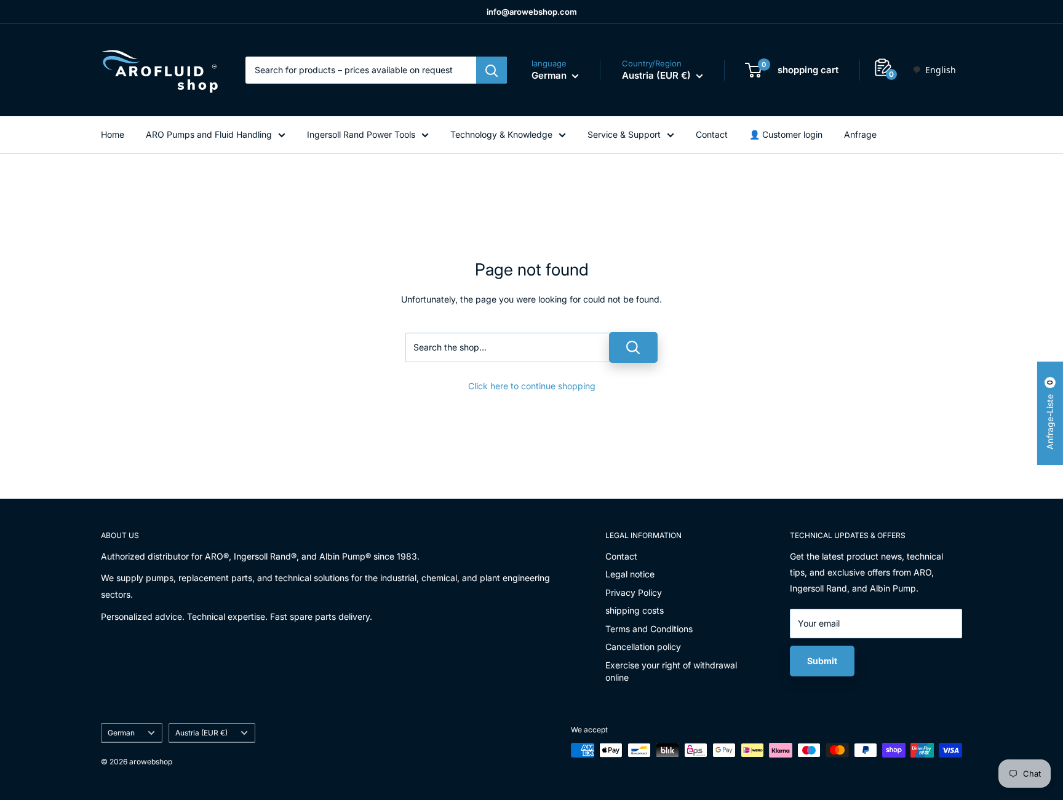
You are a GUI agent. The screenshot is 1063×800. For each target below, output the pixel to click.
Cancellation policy (643, 646)
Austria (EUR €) (201, 732)
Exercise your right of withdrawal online (671, 671)
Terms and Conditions (649, 629)
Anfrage (860, 134)
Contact (712, 134)
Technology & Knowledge (501, 134)
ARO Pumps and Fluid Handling (209, 134)
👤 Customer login (785, 134)
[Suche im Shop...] (633, 347)
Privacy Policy (633, 592)
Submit (822, 660)
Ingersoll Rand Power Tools (361, 134)
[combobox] (934, 70)
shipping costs (634, 610)
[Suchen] (491, 70)
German (121, 732)
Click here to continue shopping (531, 386)
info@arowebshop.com (532, 12)
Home (112, 134)
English (940, 70)
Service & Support (624, 134)
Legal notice (630, 574)
